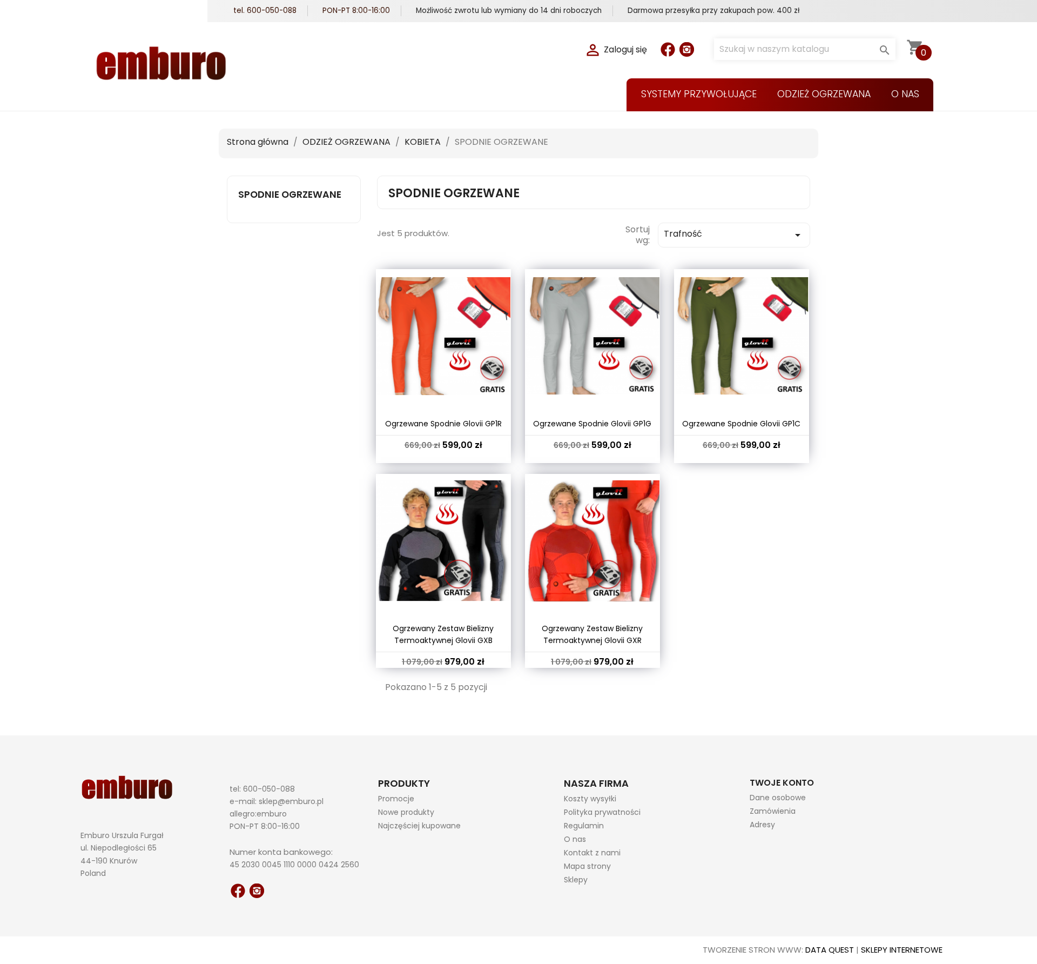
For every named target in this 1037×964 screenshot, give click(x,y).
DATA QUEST (829, 949)
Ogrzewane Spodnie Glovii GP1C (741, 423)
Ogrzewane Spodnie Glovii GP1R (443, 423)
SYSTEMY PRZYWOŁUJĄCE (699, 94)
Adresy (762, 824)
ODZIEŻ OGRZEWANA (824, 94)
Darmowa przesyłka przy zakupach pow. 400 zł (713, 10)
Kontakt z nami (592, 852)
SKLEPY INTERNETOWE (901, 949)
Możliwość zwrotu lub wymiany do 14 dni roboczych (509, 10)
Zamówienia (773, 811)
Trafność (734, 234)
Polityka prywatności (602, 812)
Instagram (686, 49)
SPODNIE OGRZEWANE (289, 194)
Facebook (668, 49)
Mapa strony (587, 866)
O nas (905, 94)
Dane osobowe (778, 797)
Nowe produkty (406, 812)
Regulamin (584, 825)
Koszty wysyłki (590, 798)
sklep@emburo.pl (291, 801)
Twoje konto (782, 782)
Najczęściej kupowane (419, 825)
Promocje (396, 798)
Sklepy (576, 879)
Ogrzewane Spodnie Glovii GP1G (592, 423)
